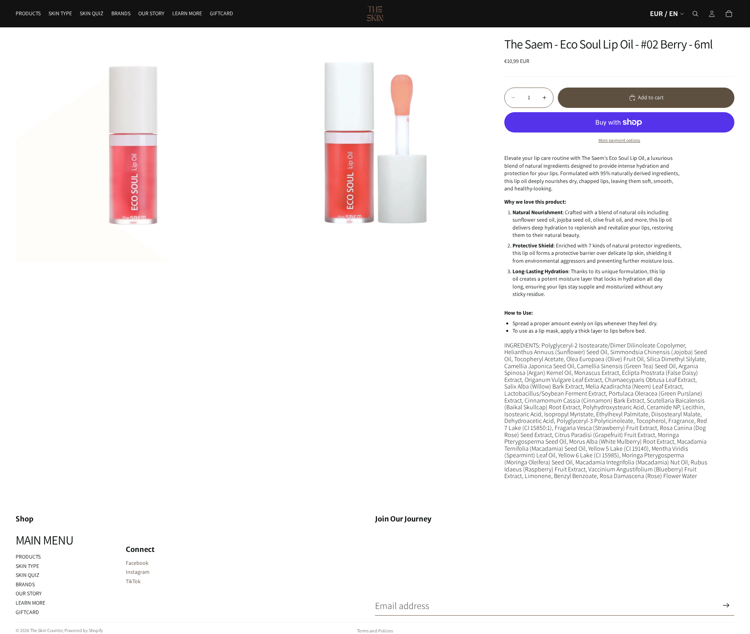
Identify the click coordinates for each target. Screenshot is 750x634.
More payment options (619, 140)
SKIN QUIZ (27, 574)
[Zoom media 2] (368, 144)
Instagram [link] (138, 571)
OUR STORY (29, 593)
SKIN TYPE (27, 566)
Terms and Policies (375, 631)
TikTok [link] (133, 581)
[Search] (695, 13)
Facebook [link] (137, 562)
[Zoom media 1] (133, 144)
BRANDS (25, 584)
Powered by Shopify (83, 630)
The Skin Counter (46, 630)
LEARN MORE (30, 602)
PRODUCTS (28, 556)
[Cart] (729, 13)
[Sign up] (726, 605)
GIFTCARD (27, 612)
